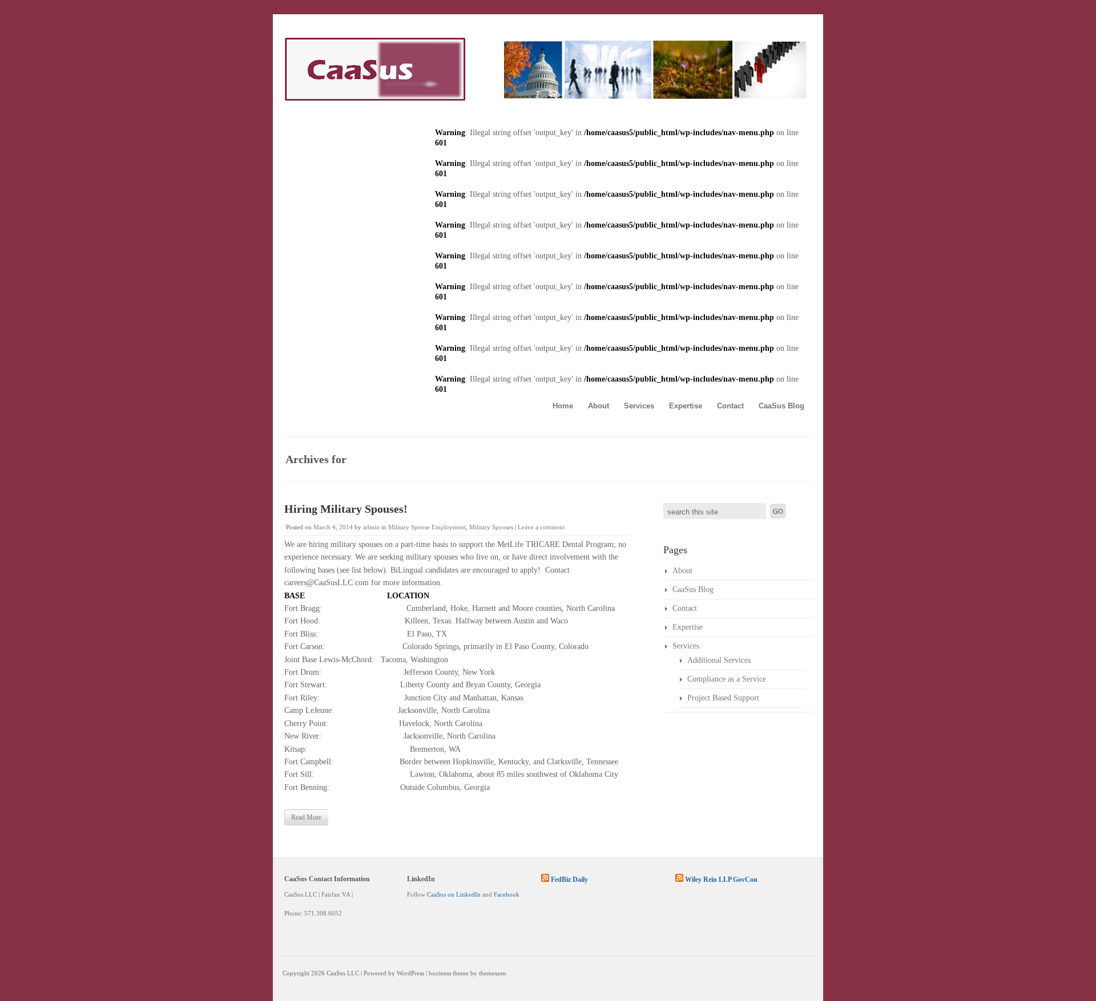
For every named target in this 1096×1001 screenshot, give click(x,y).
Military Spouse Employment (427, 527)
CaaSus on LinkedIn (454, 894)
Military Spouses (491, 527)
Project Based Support (723, 698)
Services (639, 406)
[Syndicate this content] (545, 880)
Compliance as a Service (726, 679)
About (598, 406)
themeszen (492, 973)
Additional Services (719, 660)
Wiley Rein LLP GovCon (721, 880)
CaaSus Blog (781, 406)
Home (563, 406)
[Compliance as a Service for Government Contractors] (545, 98)
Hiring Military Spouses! (346, 508)
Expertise (685, 406)
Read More (306, 817)
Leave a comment (541, 527)
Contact (730, 406)
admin (371, 527)
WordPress (410, 973)
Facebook (506, 894)
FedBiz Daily (569, 880)
